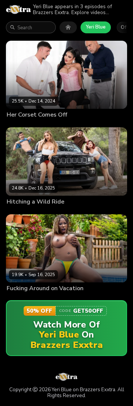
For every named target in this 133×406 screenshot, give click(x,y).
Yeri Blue (96, 27)
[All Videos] (68, 27)
